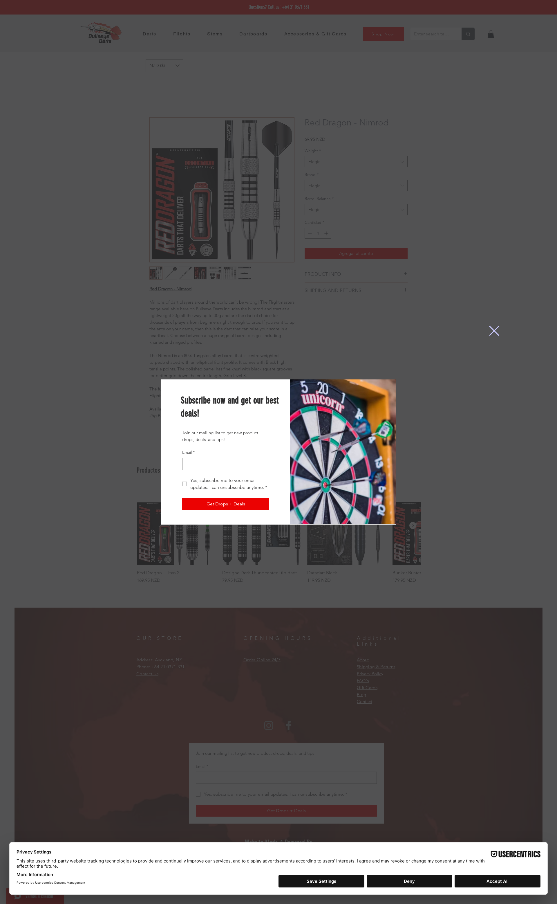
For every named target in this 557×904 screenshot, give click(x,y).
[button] (494, 330)
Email (188, 452)
